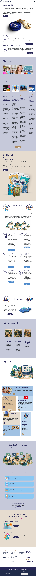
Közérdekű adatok (21, 552)
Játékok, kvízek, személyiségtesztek (16, 478)
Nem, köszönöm (24, 573)
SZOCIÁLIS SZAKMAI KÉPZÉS (27, 342)
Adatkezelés (21, 553)
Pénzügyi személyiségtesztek (14, 558)
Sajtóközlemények (6, 557)
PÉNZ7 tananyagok (14, 559)
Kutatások (12, 561)
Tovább (5, 15)
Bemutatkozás (5, 552)
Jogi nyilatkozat (21, 554)
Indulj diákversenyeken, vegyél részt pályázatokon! (18, 484)
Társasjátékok (13, 554)
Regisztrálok (11, 250)
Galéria (4, 556)
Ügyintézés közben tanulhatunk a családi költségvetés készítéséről (31, 99)
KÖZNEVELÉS (8, 341)
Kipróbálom (30, 53)
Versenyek (12, 483)
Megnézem (27, 247)
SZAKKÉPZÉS (18, 341)
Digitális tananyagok (14, 556)
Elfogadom (23, 571)
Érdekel (5, 170)
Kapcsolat (4, 553)
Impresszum (5, 554)
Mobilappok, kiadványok (14, 496)
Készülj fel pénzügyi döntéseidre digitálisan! (17, 490)
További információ (7, 573)
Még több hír (18, 147)
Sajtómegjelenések (6, 558)
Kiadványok (12, 553)
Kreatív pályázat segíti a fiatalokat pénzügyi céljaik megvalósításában (15, 98)
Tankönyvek (13, 552)
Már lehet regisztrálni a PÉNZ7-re (5, 98)
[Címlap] (6, 1)
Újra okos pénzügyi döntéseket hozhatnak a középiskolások (23, 99)
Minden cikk (5, 559)
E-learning (12, 489)
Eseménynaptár (29, 43)
